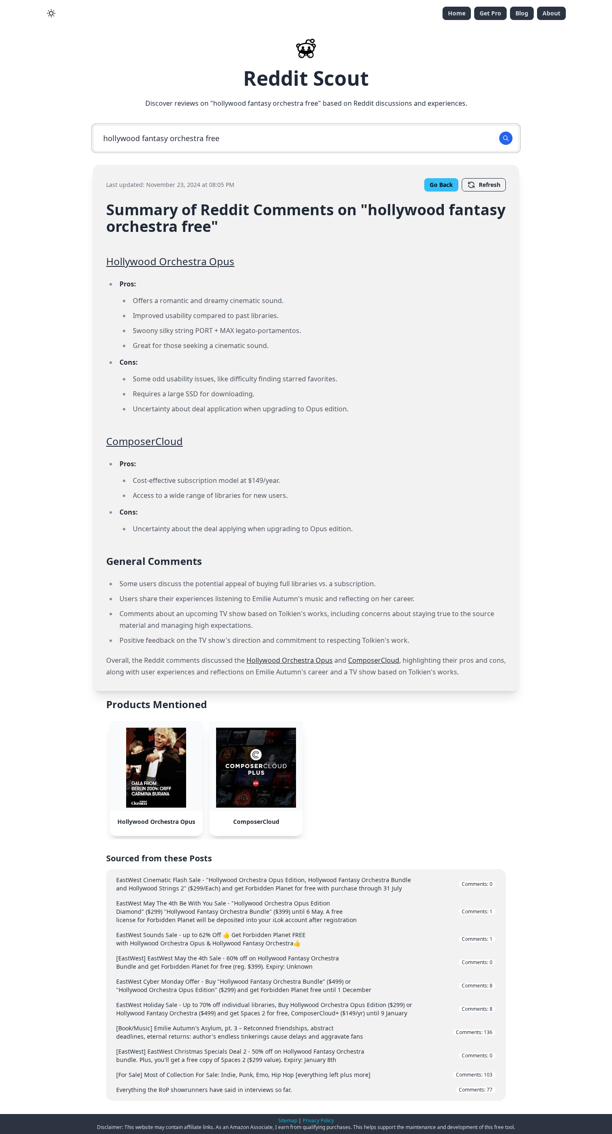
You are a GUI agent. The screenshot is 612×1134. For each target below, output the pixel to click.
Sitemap (287, 1120)
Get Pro (490, 13)
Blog (521, 13)
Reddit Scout (306, 78)
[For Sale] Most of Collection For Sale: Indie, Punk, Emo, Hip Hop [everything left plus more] (304, 1075)
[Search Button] (505, 138)
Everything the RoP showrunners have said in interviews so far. (304, 1090)
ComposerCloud (144, 441)
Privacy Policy (318, 1120)
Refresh (489, 185)
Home (456, 13)
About (551, 13)
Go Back (441, 185)
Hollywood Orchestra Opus (170, 261)
